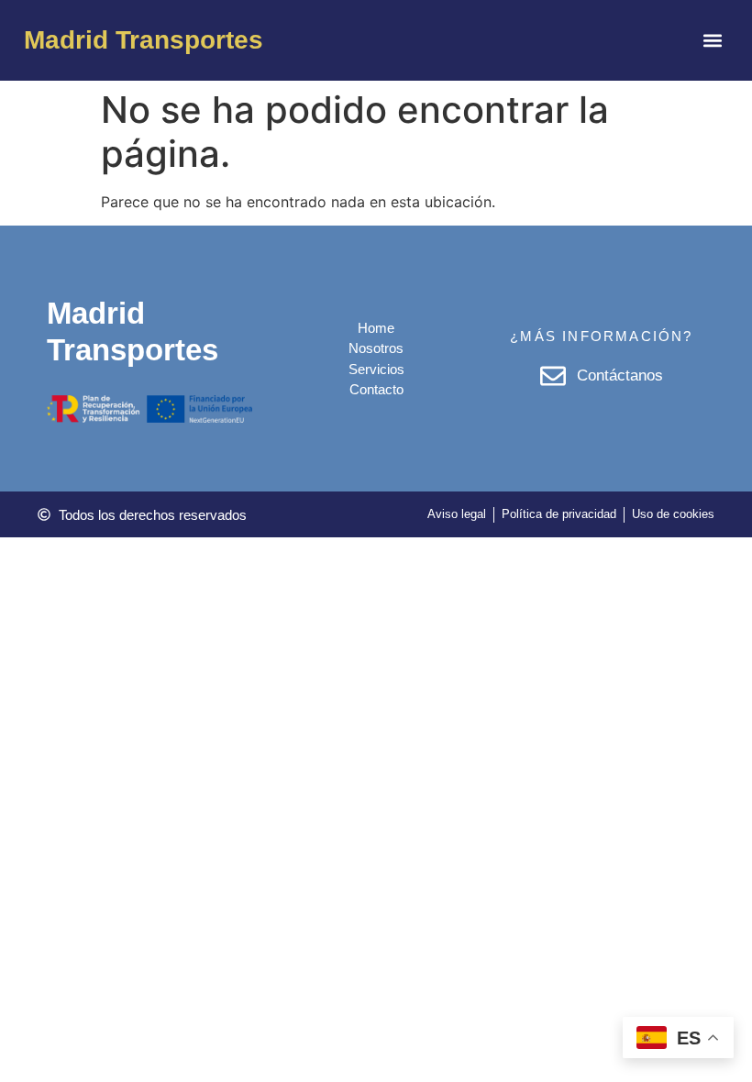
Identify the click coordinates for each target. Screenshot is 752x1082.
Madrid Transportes (143, 40)
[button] (713, 41)
